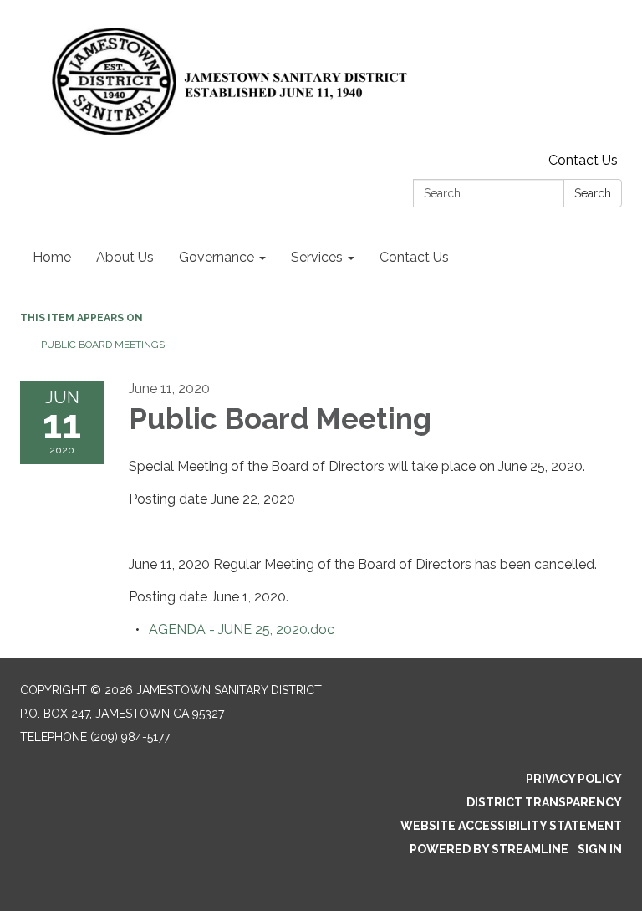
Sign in (600, 849)
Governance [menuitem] (216, 257)
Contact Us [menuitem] (414, 257)
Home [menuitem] (52, 257)
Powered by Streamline (489, 849)
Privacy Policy (574, 779)
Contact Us (583, 160)
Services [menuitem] (317, 257)
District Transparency (544, 802)
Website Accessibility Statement (511, 825)
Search (592, 193)
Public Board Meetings (103, 345)
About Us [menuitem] (125, 257)
